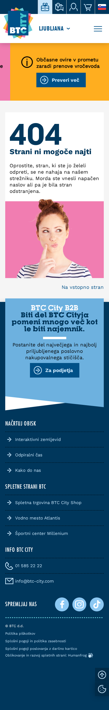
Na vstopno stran (83, 287)
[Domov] (18, 23)
